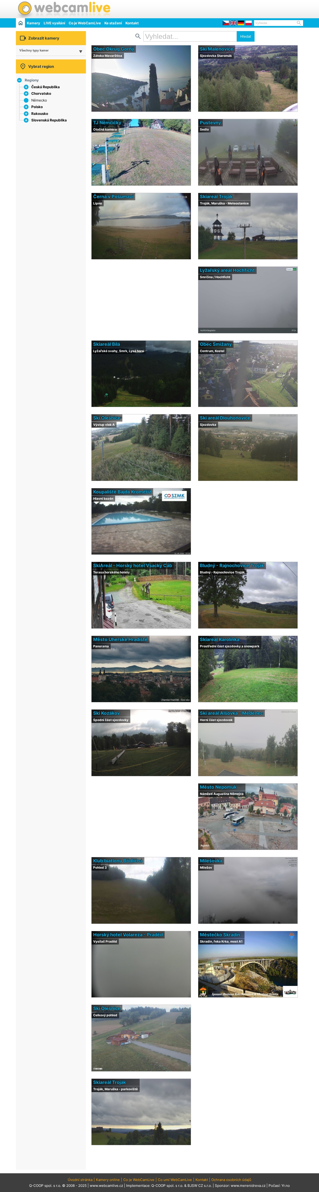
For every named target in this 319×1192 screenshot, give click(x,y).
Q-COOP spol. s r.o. (167, 1185)
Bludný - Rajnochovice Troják (232, 565)
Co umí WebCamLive (175, 1179)
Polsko (37, 107)
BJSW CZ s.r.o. (200, 1185)
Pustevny (210, 122)
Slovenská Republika (49, 120)
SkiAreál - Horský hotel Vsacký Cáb (132, 565)
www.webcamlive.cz (106, 1185)
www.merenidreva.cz (248, 1185)
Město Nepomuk (218, 787)
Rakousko (39, 113)
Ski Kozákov (106, 713)
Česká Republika (45, 87)
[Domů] (20, 22)
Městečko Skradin (220, 934)
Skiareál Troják (216, 196)
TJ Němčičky (107, 122)
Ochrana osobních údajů (231, 1179)
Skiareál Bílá (106, 344)
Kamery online (108, 1179)
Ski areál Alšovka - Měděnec (231, 713)
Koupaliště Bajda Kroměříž (122, 492)
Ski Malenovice (216, 49)
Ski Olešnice (107, 418)
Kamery (33, 23)
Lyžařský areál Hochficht (227, 270)
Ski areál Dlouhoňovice (225, 418)
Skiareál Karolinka (219, 639)
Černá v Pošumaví (113, 196)
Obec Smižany (216, 344)
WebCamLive (64, 9)
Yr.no (285, 1185)
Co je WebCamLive (85, 23)
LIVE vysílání (54, 23)
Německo (39, 100)
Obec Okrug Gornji (113, 49)
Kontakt (132, 23)
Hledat (245, 36)
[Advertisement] (248, 8)
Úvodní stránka (80, 1179)
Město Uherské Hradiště (120, 639)
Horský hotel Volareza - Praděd (128, 934)
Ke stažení (113, 23)
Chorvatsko (41, 93)
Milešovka (211, 861)
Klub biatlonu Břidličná (117, 861)
